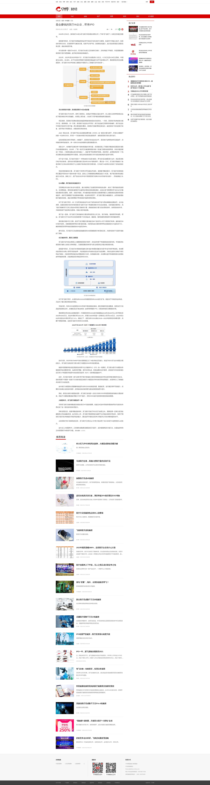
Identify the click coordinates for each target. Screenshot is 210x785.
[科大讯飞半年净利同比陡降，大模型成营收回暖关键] (65, 448)
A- (111, 29)
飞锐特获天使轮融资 (84, 530)
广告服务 (67, 782)
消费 (111, 16)
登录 (152, 1)
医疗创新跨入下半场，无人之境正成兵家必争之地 (96, 565)
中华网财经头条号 (97, 774)
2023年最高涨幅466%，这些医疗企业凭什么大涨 (96, 548)
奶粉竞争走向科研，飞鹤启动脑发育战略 (92, 738)
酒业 (137, 16)
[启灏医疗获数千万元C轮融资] (65, 621)
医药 (124, 16)
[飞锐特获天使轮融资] (65, 535)
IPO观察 (151, 16)
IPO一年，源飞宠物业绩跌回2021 (89, 651)
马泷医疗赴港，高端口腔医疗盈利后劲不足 (93, 461)
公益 (96, 1)
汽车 (74, 1)
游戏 (78, 1)
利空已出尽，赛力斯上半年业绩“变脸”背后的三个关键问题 (141, 87)
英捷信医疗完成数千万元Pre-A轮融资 (91, 703)
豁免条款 (100, 782)
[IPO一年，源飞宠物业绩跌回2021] (65, 657)
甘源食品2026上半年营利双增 (139, 91)
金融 (85, 16)
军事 (64, 1)
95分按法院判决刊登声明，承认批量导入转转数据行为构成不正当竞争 (141, 100)
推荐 (59, 16)
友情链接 (108, 782)
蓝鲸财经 (78, 763)
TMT (72, 16)
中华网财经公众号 (111, 774)
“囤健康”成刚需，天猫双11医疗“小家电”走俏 (94, 721)
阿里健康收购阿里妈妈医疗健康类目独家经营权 (95, 686)
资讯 (60, 1)
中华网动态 (117, 782)
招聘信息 (84, 782)
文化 (81, 1)
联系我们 (75, 782)
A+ (107, 29)
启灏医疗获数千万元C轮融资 (87, 617)
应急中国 (113, 1)
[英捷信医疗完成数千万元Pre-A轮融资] (65, 708)
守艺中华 (107, 1)
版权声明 (92, 782)
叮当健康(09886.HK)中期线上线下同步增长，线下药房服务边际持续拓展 (141, 95)
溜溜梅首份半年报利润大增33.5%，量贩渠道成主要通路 (142, 82)
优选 (99, 1)
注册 (147, 1)
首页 (57, 1)
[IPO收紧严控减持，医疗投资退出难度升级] (65, 638)
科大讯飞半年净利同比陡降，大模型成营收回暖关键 (97, 444)
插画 (89, 1)
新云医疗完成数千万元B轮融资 (88, 600)
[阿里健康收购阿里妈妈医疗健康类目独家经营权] (65, 690)
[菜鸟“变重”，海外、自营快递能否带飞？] (65, 586)
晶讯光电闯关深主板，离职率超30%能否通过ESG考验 (98, 496)
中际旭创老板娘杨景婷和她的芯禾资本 (141, 110)
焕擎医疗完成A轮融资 (85, 478)
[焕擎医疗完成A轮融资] (65, 483)
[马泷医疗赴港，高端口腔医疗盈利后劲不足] (65, 468)
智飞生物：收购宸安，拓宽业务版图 (90, 669)
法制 (103, 1)
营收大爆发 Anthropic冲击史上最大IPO (141, 105)
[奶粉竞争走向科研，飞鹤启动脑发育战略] (65, 742)
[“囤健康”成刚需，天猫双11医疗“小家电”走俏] (65, 726)
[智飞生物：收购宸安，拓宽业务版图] (65, 673)
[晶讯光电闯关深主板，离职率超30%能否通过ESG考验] (65, 500)
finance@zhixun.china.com (132, 769)
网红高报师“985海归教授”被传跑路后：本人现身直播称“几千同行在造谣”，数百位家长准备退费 (141, 115)
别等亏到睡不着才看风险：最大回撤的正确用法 (141, 120)
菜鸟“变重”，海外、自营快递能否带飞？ (92, 582)
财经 (67, 1)
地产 (98, 16)
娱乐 (71, 1)
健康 (92, 1)
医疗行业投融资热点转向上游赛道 (89, 513)
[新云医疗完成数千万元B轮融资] (65, 604)
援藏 (85, 1)
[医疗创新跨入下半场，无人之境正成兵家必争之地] (65, 569)
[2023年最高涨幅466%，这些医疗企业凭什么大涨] (65, 552)
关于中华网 (58, 782)
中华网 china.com (63, 9)
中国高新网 (59, 763)
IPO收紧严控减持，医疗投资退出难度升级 (93, 634)
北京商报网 (69, 763)
